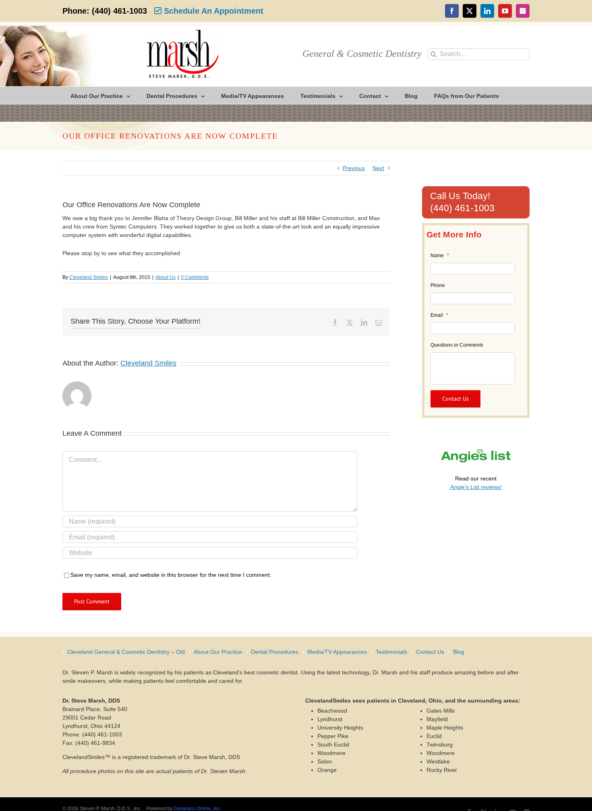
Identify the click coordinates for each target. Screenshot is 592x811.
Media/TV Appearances (337, 652)
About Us (165, 277)
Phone (438, 285)
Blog (458, 652)
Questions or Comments (457, 345)
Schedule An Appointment (212, 10)
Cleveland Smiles (88, 277)
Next (378, 168)
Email (439, 315)
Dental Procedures (274, 652)
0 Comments (195, 277)
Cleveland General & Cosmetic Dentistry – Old (126, 652)
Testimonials (391, 652)
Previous (354, 168)
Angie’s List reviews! (476, 487)
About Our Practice (218, 652)
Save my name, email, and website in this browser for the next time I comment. (170, 575)
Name (440, 255)
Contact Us (430, 652)
